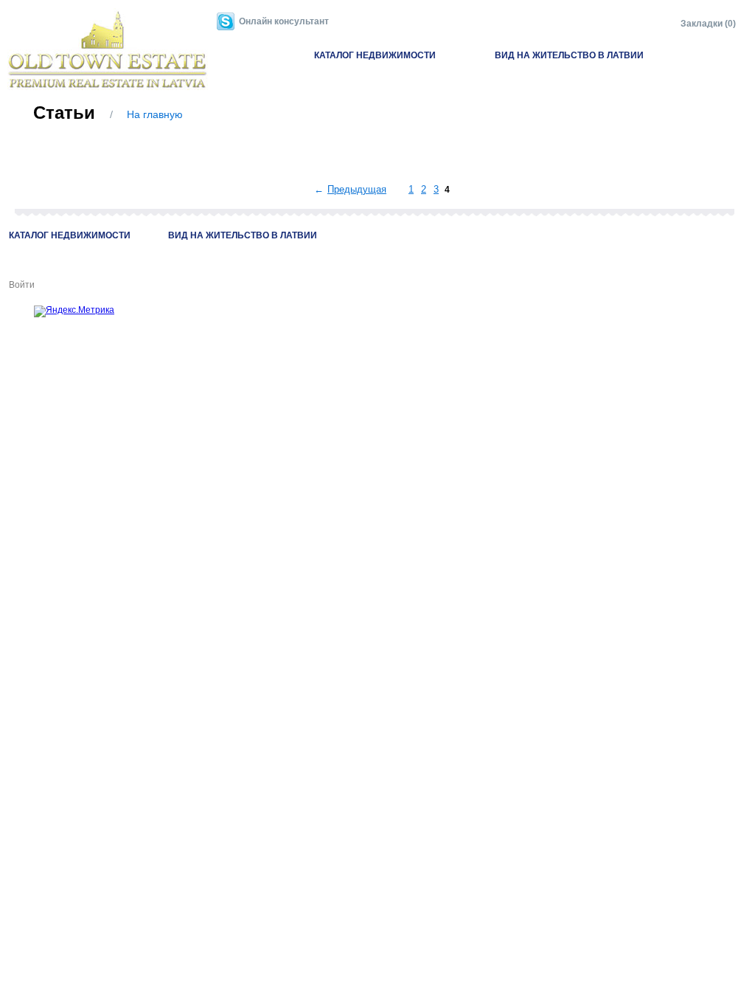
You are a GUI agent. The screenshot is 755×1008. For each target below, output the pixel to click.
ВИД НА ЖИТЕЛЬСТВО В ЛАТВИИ (569, 55)
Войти (22, 285)
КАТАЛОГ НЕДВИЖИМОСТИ (375, 55)
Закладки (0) (708, 23)
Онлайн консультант (284, 21)
